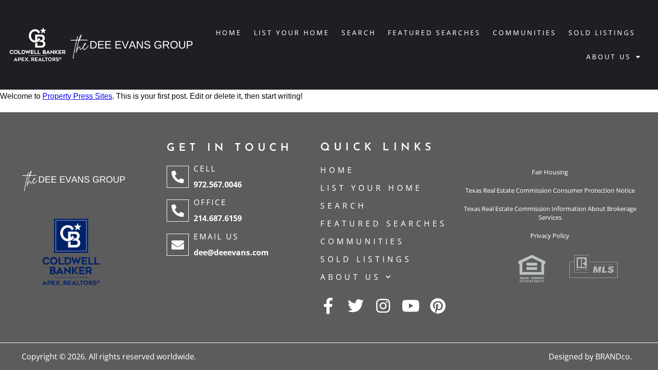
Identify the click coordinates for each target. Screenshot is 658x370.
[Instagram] (383, 306)
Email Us (216, 236)
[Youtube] (411, 306)
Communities (524, 32)
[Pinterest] (438, 306)
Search (359, 32)
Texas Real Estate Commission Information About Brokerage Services (550, 213)
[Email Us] (178, 245)
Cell (205, 168)
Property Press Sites (77, 96)
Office (210, 202)
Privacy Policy (549, 235)
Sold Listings (601, 32)
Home (229, 32)
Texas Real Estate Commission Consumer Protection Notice (550, 190)
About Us (608, 56)
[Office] (178, 210)
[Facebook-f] (328, 306)
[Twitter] (356, 306)
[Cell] (178, 177)
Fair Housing (550, 172)
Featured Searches (434, 32)
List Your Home (291, 32)
